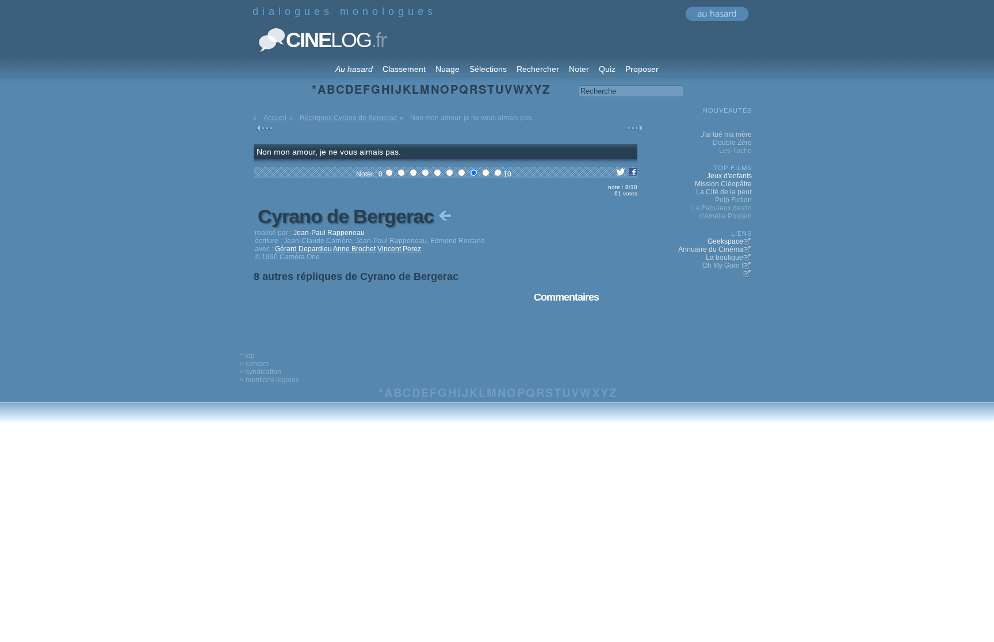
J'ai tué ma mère (726, 134)
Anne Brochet (354, 249)
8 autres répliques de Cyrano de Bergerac (356, 276)
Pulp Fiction (733, 200)
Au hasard (354, 69)
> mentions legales (269, 380)
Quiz (607, 69)
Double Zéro (732, 143)
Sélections (488, 69)
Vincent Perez (399, 249)
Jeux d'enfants (729, 176)
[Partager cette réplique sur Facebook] (632, 174)
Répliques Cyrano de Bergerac (348, 118)
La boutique (724, 257)
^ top (247, 356)
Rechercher (538, 69)
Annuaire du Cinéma (710, 249)
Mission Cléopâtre (723, 184)
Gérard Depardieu (303, 249)
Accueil (274, 118)
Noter (579, 69)
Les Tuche (735, 151)
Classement (404, 69)
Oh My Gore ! (722, 266)
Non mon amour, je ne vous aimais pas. (329, 151)
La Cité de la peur (724, 192)
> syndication (260, 372)
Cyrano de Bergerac (348, 216)
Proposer (642, 69)
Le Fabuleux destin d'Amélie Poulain (722, 212)
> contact (254, 364)
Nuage (447, 69)
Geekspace (725, 241)
